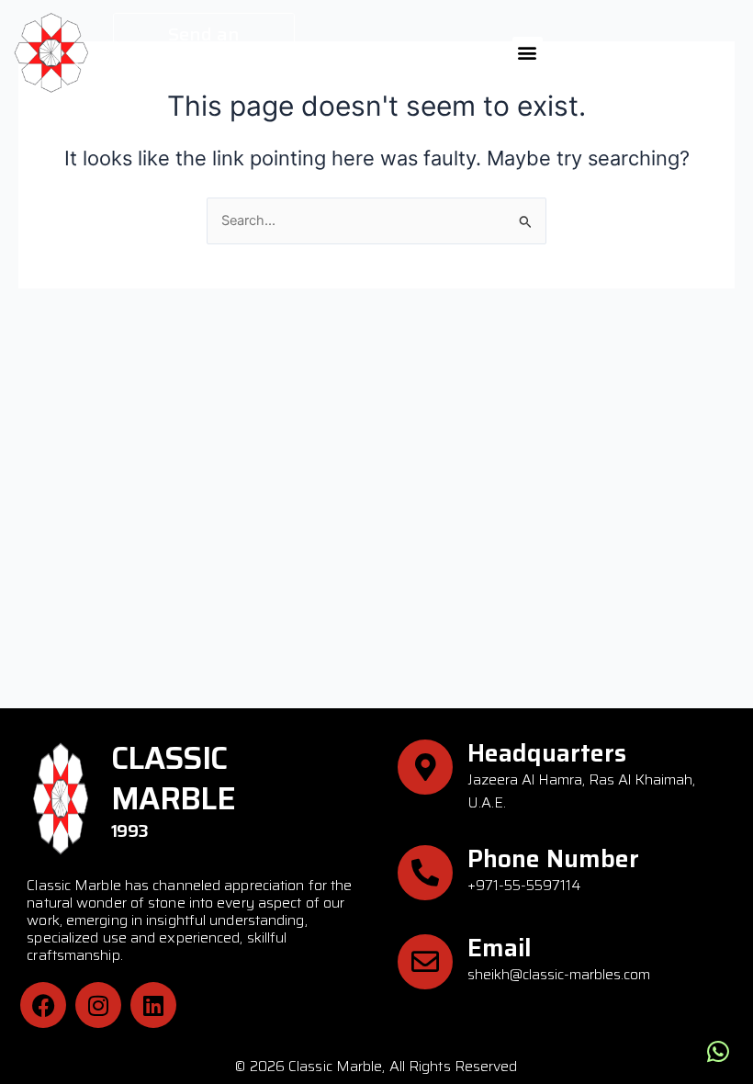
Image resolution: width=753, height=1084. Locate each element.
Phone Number (553, 858)
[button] (527, 52)
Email (499, 947)
